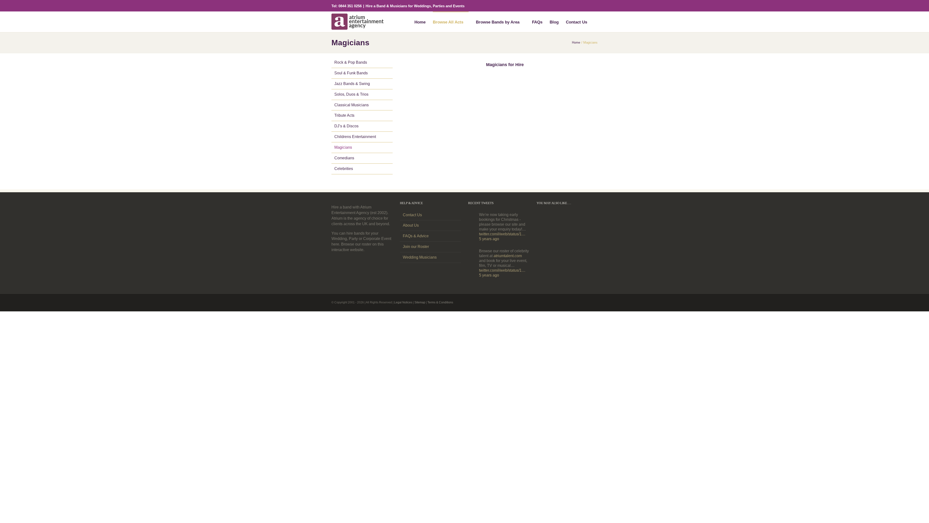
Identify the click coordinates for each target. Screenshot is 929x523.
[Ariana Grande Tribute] (559, 248)
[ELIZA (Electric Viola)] (575, 237)
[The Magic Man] (457, 74)
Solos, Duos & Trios (350, 94)
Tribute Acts (344, 115)
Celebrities (343, 168)
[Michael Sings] (590, 217)
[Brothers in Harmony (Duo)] (590, 248)
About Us (410, 225)
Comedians (344, 158)
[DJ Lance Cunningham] (544, 217)
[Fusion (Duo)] (590, 237)
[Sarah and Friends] (575, 248)
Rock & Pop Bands (350, 62)
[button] (596, 22)
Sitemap (417, 302)
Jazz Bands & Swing (351, 83)
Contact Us (412, 215)
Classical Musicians (351, 105)
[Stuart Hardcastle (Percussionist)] (544, 237)
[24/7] (544, 227)
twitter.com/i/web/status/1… (503, 234)
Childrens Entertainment (354, 136)
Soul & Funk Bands (350, 73)
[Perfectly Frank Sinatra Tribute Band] (575, 217)
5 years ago (489, 239)
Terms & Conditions (438, 302)
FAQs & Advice (415, 236)
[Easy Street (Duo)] (544, 248)
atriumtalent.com (508, 256)
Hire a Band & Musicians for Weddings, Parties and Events (415, 6)
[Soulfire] (590, 227)
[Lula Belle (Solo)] (559, 217)
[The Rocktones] (559, 227)
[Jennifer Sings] (575, 227)
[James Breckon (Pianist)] (559, 237)
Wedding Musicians (419, 257)
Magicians (343, 147)
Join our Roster (416, 246)
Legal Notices (401, 302)
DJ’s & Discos (346, 126)
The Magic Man (435, 139)
